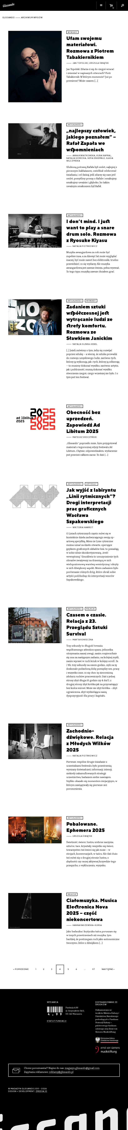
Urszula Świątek (99, 63)
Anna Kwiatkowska (84, 155)
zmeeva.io (41, 1091)
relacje (90, 609)
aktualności (75, 124)
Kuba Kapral (103, 155)
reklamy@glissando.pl (61, 1072)
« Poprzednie (21, 969)
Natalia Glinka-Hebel (85, 344)
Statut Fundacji (56, 1021)
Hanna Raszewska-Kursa (87, 925)
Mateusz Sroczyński (85, 437)
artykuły (91, 484)
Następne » (108, 969)
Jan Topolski (80, 63)
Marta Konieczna (83, 640)
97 (93, 969)
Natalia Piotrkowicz (85, 246)
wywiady (72, 32)
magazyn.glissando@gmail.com (82, 1068)
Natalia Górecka (76, 158)
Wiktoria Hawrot (83, 527)
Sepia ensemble (96, 158)
